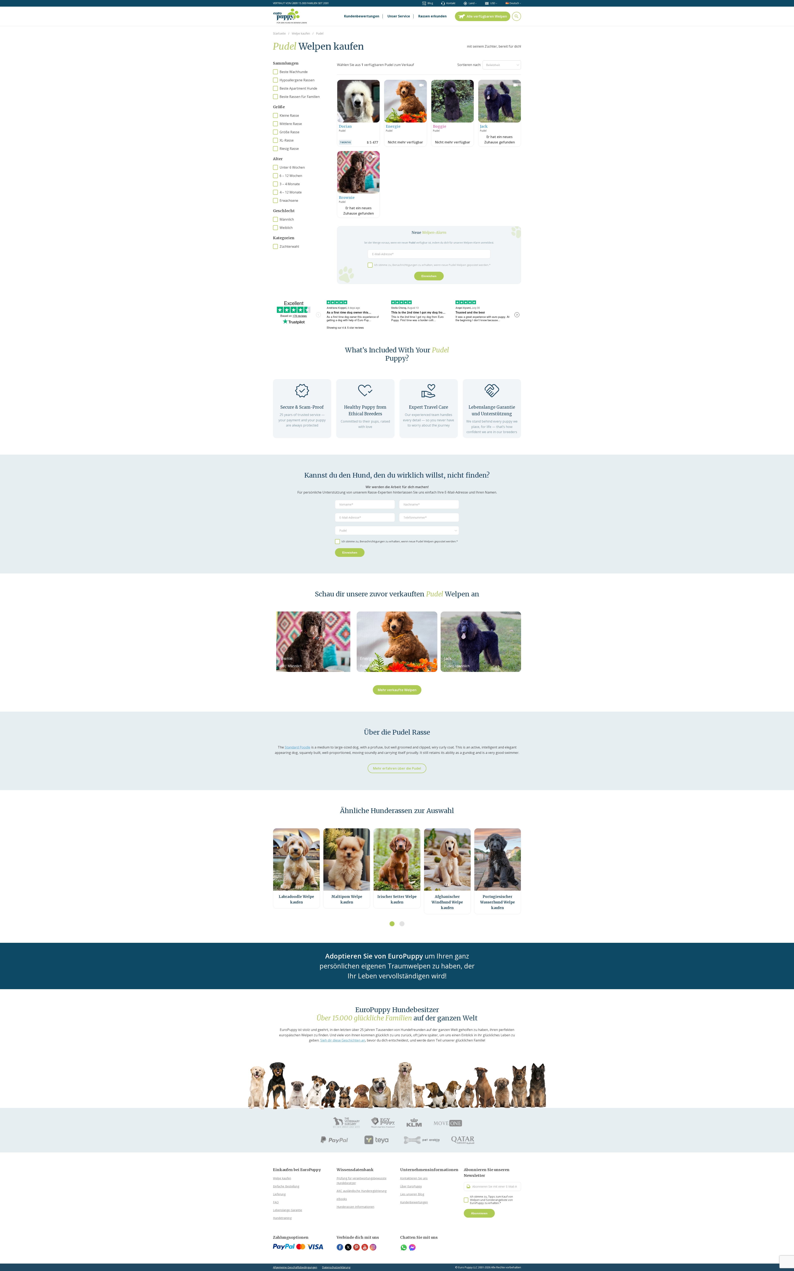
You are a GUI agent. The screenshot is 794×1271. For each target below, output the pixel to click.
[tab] (392, 923)
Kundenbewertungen (414, 1202)
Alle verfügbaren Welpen (487, 16)
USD (492, 3)
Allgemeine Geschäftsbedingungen (295, 1267)
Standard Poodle (297, 747)
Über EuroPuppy (411, 1186)
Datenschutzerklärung (336, 1267)
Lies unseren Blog (412, 1194)
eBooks (342, 1199)
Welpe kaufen (282, 1178)
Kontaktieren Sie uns (414, 1178)
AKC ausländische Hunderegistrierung (361, 1191)
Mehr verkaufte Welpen (397, 690)
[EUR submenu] (496, 3)
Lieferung (279, 1194)
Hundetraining (282, 1218)
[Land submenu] (476, 3)
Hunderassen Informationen (355, 1207)
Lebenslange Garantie (287, 1210)
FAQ (276, 1202)
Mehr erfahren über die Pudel (397, 768)
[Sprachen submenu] (520, 3)
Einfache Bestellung (286, 1186)
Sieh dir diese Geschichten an (342, 1040)
